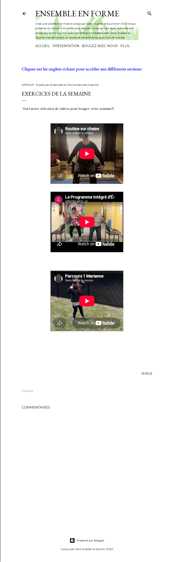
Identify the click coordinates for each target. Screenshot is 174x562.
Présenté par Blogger (90, 540)
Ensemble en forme (77, 13)
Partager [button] (28, 390)
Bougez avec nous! (100, 46)
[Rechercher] (149, 12)
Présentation (66, 46)
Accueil (42, 46)
